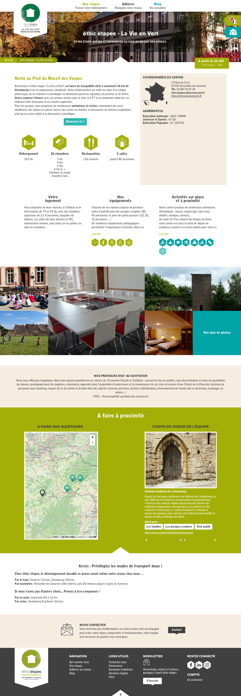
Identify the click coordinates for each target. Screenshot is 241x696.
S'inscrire (152, 681)
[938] (67, 488)
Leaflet (55, 537)
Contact (177, 630)
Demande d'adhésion (121, 669)
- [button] (92, 443)
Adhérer (128, 4)
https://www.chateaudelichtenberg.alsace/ (169, 532)
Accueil (8, 60)
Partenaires (115, 666)
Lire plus (96, 234)
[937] (72, 478)
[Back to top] (120, 694)
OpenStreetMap (68, 537)
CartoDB (92, 537)
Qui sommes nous (79, 662)
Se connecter (195, 680)
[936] (80, 478)
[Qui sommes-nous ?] (232, 32)
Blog (157, 4)
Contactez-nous (117, 662)
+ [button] (92, 437)
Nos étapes (91, 4)
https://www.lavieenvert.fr (186, 96)
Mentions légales (118, 673)
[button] (176, 540)
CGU (112, 677)
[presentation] (147, 540)
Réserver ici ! (75, 121)
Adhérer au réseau (80, 669)
